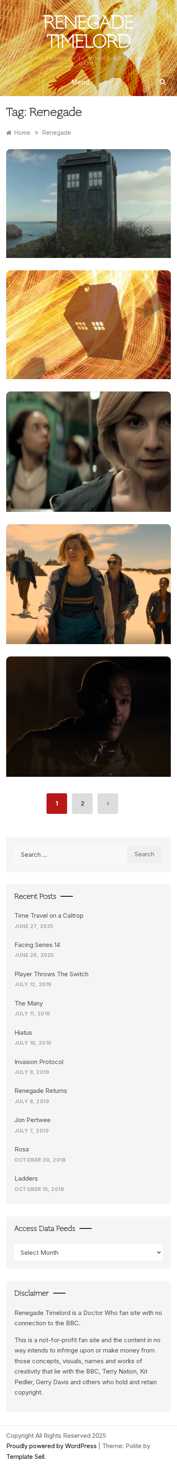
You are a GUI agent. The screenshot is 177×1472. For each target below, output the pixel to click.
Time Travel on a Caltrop (49, 915)
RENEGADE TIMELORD (89, 33)
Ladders (26, 1178)
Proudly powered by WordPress (52, 1446)
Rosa (21, 1149)
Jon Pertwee (32, 1120)
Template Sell (25, 1456)
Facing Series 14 (37, 945)
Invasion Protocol (38, 1062)
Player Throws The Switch (51, 974)
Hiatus (23, 1032)
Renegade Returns (40, 1091)
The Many (28, 1003)
